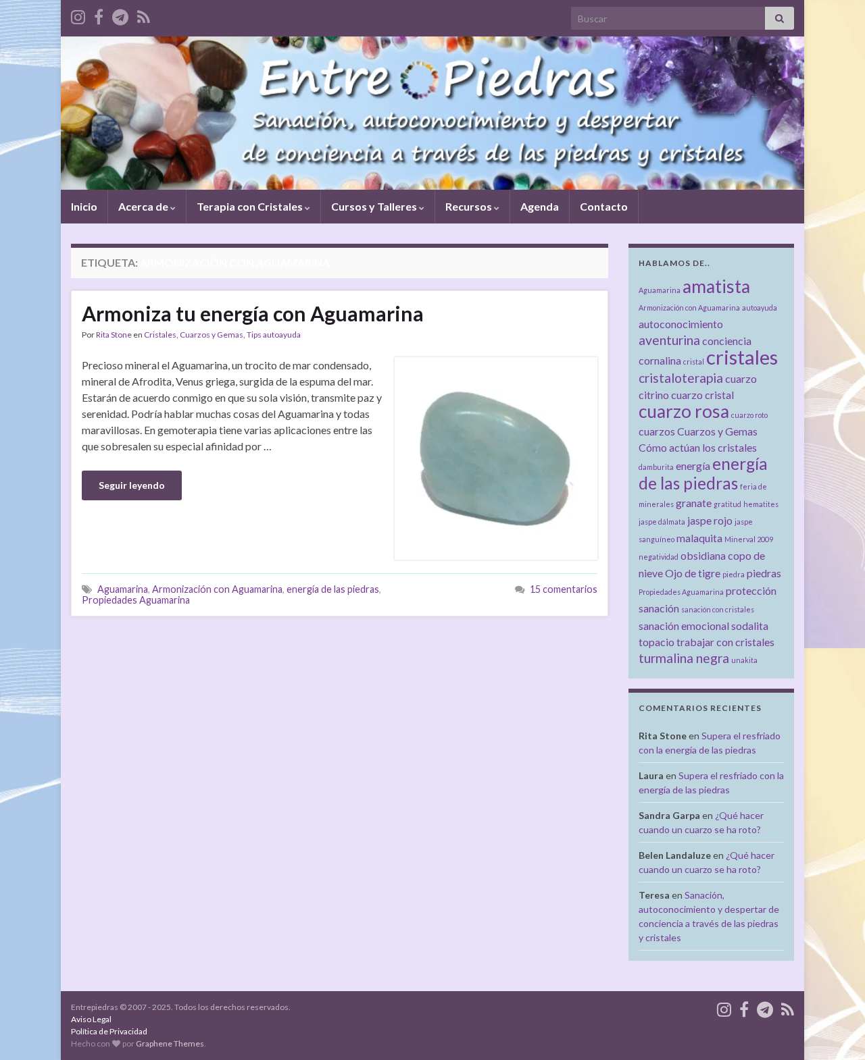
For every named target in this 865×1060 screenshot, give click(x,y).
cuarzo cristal (702, 394)
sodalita (749, 625)
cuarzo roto (749, 414)
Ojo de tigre (692, 572)
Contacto (604, 206)
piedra (733, 574)
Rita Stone (114, 334)
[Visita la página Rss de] (143, 14)
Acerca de (144, 206)
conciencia (726, 340)
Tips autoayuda (274, 334)
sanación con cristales (717, 609)
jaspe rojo (710, 520)
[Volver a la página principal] (432, 113)
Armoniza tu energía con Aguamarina (253, 313)
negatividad (658, 556)
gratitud (727, 504)
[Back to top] (834, 1029)
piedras (764, 572)
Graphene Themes (170, 1043)
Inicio (84, 206)
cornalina (660, 360)
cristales (742, 357)
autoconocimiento (681, 323)
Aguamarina (122, 589)
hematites (760, 504)
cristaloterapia (681, 378)
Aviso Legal (91, 1019)
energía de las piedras (333, 589)
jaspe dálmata (662, 521)
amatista (716, 286)
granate (694, 502)
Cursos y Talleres (375, 206)
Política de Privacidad (109, 1031)
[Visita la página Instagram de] (78, 14)
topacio (656, 641)
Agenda (539, 206)
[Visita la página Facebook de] (98, 14)
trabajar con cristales (725, 641)
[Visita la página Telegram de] (120, 14)
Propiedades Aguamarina (136, 600)
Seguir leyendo (132, 485)
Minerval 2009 (748, 539)
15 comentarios (563, 589)
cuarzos (657, 431)
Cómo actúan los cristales (698, 447)
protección (751, 590)
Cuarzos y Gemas (717, 431)
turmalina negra (684, 658)
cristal (693, 361)
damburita (656, 466)
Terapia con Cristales (251, 206)
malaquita (699, 537)
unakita (744, 660)
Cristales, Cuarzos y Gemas (193, 334)
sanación (659, 608)
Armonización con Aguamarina (217, 589)
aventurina (669, 340)
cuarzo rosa (684, 411)
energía (693, 465)
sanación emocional (684, 625)
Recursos (469, 206)
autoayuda (759, 307)
